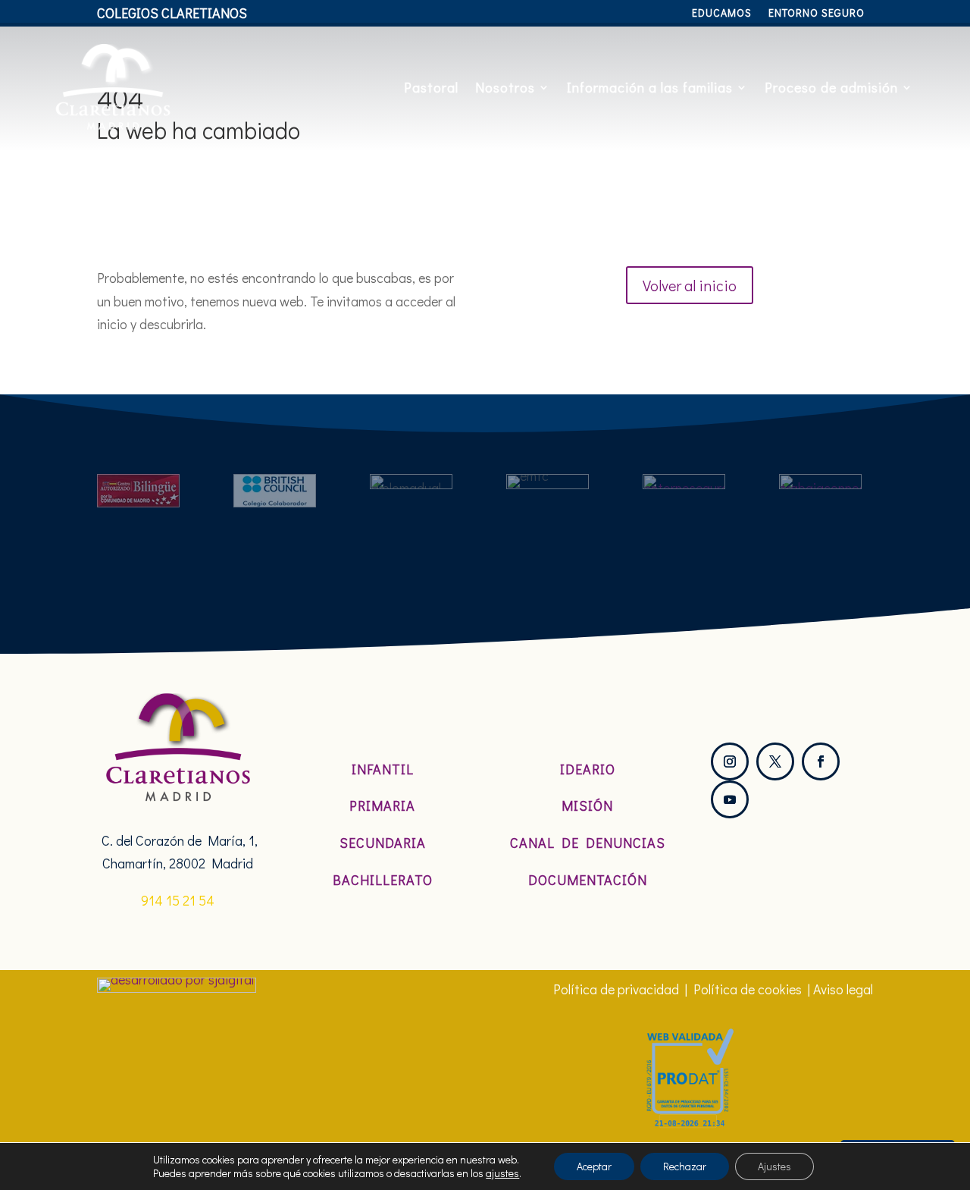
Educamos (722, 14)
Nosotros (505, 87)
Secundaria (383, 843)
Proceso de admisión (831, 87)
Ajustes (774, 1166)
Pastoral (431, 87)
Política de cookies (747, 989)
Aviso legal (843, 989)
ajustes (502, 1173)
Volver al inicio (690, 285)
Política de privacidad (616, 989)
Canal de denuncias (587, 843)
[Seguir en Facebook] (821, 761)
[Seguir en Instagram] (730, 761)
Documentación (587, 880)
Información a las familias (650, 87)
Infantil (383, 769)
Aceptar (594, 1166)
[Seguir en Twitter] (775, 761)
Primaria (382, 805)
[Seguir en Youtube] (730, 799)
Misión (587, 805)
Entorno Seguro (816, 14)
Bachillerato (383, 880)
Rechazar (684, 1166)
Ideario (587, 769)
